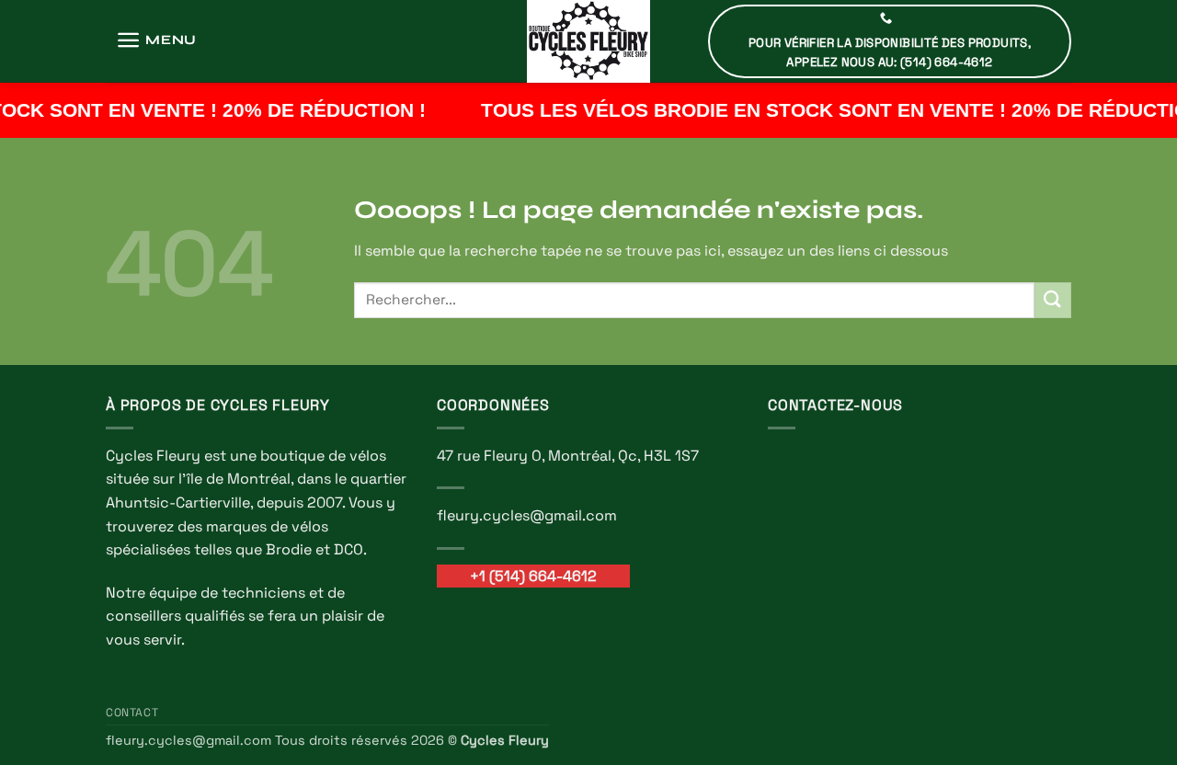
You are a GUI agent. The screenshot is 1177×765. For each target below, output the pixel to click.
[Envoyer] (1052, 300)
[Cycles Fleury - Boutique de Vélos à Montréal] (588, 41)
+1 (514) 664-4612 (533, 576)
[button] (156, 40)
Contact (132, 712)
